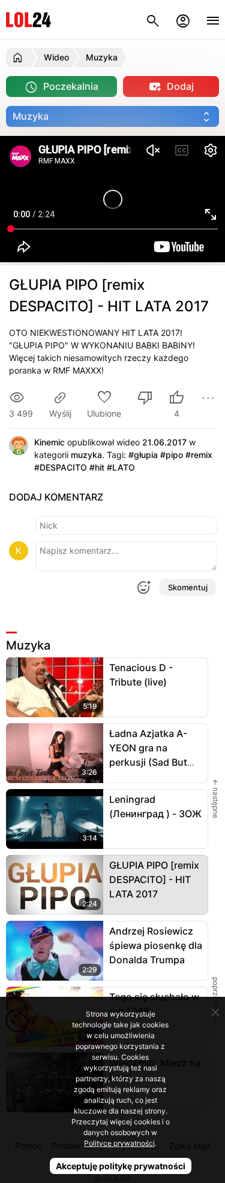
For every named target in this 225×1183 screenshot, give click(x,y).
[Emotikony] (143, 587)
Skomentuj (188, 587)
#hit (96, 467)
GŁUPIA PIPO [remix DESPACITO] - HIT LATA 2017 (154, 879)
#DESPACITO (60, 467)
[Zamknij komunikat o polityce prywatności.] (215, 1012)
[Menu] (213, 19)
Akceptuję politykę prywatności (120, 1166)
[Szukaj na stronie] (153, 19)
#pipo (171, 455)
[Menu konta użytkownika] (183, 19)
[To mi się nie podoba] (145, 399)
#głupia (143, 455)
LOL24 (28, 19)
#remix (198, 455)
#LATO (121, 467)
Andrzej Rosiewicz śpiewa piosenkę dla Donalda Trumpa (155, 945)
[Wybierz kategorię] (112, 116)
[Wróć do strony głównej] (19, 57)
